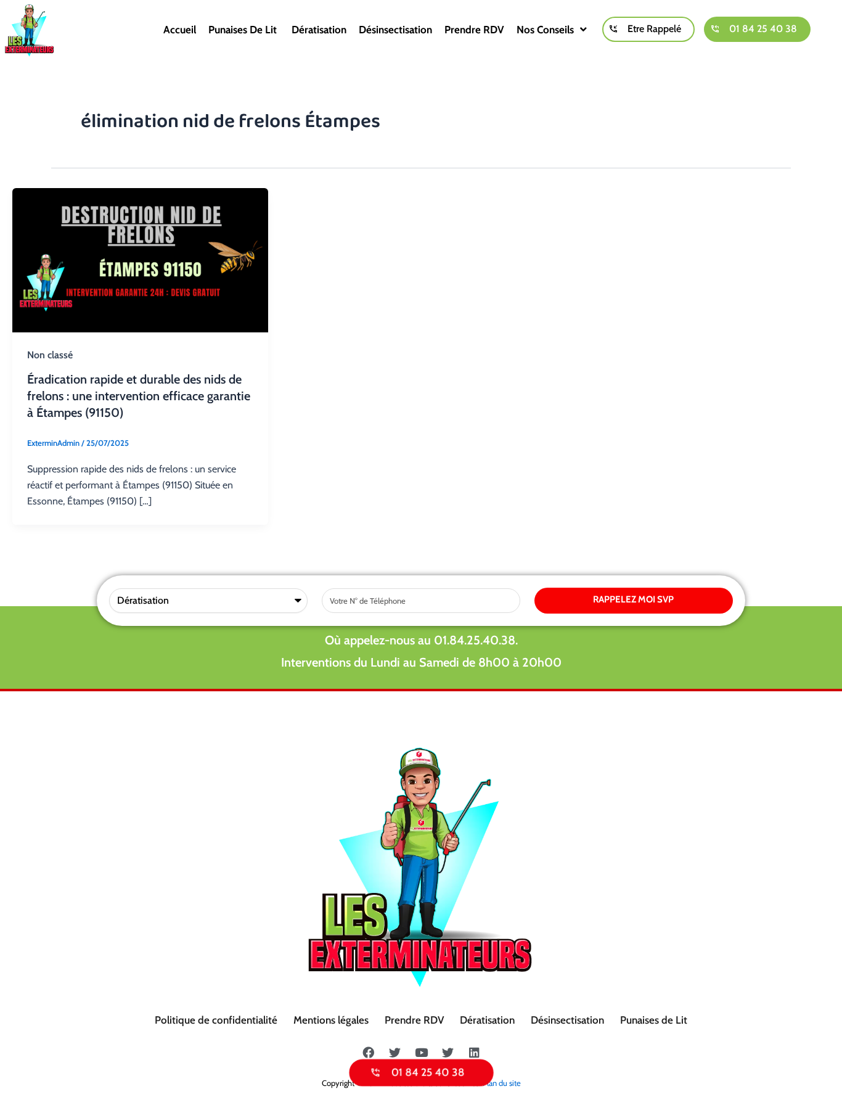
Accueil (179, 29)
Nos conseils (545, 29)
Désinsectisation (395, 29)
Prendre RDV (474, 29)
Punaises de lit (243, 29)
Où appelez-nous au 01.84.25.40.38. (421, 640)
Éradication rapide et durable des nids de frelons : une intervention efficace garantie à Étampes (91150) (138, 396)
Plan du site (502, 1083)
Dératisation (319, 29)
